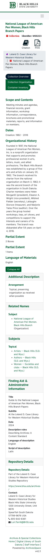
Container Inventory (18, 87)
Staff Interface (31, 544)
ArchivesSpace (33, 548)
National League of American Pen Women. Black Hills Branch (25, 322)
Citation (26, 47)
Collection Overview (18, 76)
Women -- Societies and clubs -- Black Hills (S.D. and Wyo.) (26, 367)
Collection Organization (20, 82)
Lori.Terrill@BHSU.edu (22, 522)
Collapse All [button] (13, 269)
